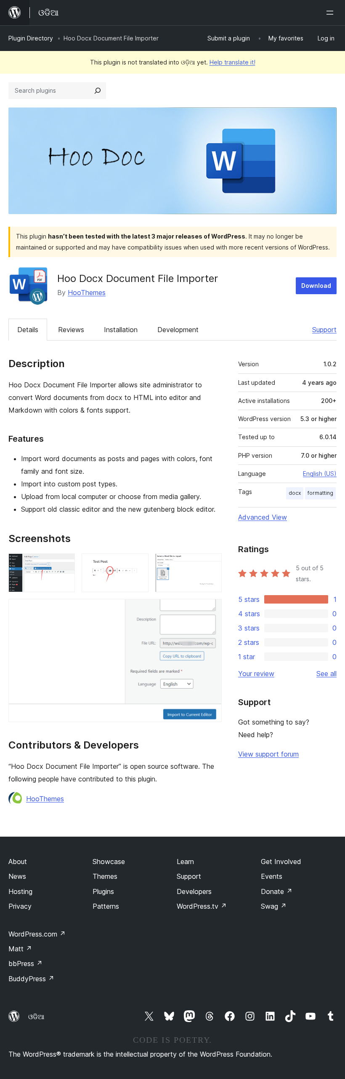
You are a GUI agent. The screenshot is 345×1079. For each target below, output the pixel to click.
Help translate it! (232, 62)
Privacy (20, 906)
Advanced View (262, 517)
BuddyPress (31, 978)
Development (178, 329)
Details (27, 329)
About (17, 861)
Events (271, 876)
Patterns (106, 906)
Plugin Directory (30, 38)
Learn (185, 861)
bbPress (25, 963)
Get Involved (281, 861)
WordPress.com (37, 934)
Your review (256, 673)
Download (316, 285)
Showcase (109, 861)
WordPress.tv (202, 906)
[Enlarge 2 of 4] (137, 565)
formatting (320, 493)
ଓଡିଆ (36, 1016)
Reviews (71, 329)
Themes (105, 876)
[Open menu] (331, 12)
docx (295, 493)
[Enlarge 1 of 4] (63, 565)
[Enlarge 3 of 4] (210, 565)
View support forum (268, 754)
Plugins (103, 891)
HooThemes (87, 292)
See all (326, 673)
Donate (276, 891)
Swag (274, 906)
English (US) (320, 473)
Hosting (20, 891)
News (17, 876)
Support (324, 329)
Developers (194, 891)
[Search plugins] (97, 90)
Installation (121, 329)
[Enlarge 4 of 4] (210, 610)
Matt (20, 949)
